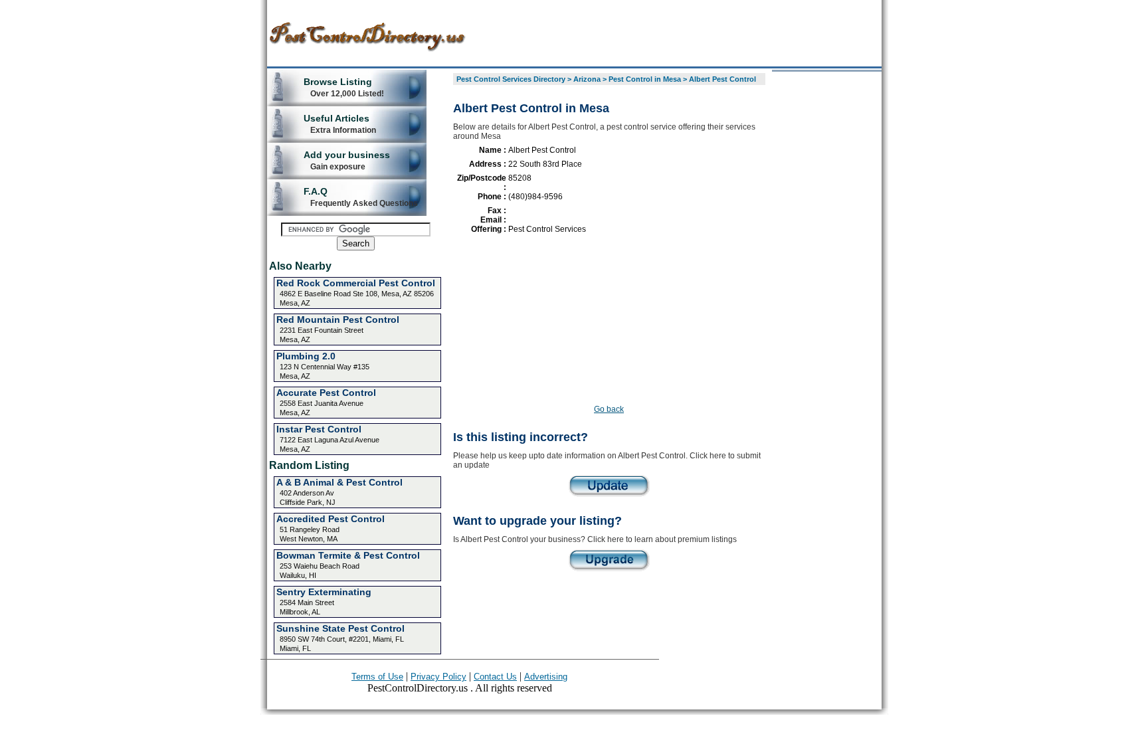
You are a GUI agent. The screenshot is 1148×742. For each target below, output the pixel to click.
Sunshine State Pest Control (340, 628)
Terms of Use (377, 677)
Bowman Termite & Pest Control (348, 555)
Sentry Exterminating (323, 592)
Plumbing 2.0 (305, 356)
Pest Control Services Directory (510, 79)
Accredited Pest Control (330, 518)
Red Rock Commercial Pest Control (355, 283)
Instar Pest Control (318, 429)
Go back (609, 409)
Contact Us (495, 677)
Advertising (545, 677)
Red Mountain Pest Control (337, 319)
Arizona (587, 79)
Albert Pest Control (722, 79)
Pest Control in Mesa (645, 79)
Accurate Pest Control (326, 392)
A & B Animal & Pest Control (339, 482)
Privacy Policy (438, 677)
